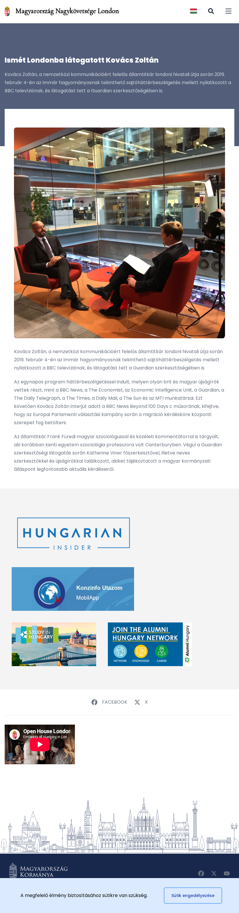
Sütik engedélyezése (193, 895)
